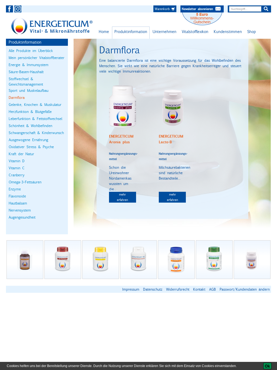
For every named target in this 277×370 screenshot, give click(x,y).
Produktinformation (130, 31)
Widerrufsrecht (177, 289)
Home (104, 31)
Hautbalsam (18, 203)
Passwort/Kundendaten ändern (245, 289)
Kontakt (199, 289)
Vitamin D (17, 160)
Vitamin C (17, 167)
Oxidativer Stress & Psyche (31, 146)
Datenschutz (152, 289)
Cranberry (17, 175)
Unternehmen (164, 31)
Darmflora (17, 97)
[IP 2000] (25, 260)
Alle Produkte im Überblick (31, 50)
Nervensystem (20, 210)
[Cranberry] (214, 260)
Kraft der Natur (21, 153)
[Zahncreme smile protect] (176, 260)
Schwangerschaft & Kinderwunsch (36, 132)
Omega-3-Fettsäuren (25, 182)
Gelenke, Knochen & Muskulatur (35, 104)
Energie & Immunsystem (28, 64)
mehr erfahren (122, 197)
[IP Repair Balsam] (101, 260)
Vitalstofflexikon (195, 31)
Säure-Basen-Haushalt (26, 71)
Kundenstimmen (228, 31)
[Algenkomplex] (63, 260)
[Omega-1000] (252, 260)
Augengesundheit (22, 217)
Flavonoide (17, 196)
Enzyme (15, 189)
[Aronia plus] (122, 105)
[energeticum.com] (52, 26)
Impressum (130, 289)
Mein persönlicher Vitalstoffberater (36, 57)
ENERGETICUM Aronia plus (121, 139)
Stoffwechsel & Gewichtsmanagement (26, 81)
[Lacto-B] (172, 105)
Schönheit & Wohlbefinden (30, 125)
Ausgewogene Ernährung (28, 139)
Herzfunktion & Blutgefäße (30, 111)
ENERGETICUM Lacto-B (171, 139)
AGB (212, 289)
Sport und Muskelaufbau (28, 90)
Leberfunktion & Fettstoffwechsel (35, 118)
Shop (251, 31)
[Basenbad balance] (138, 260)
